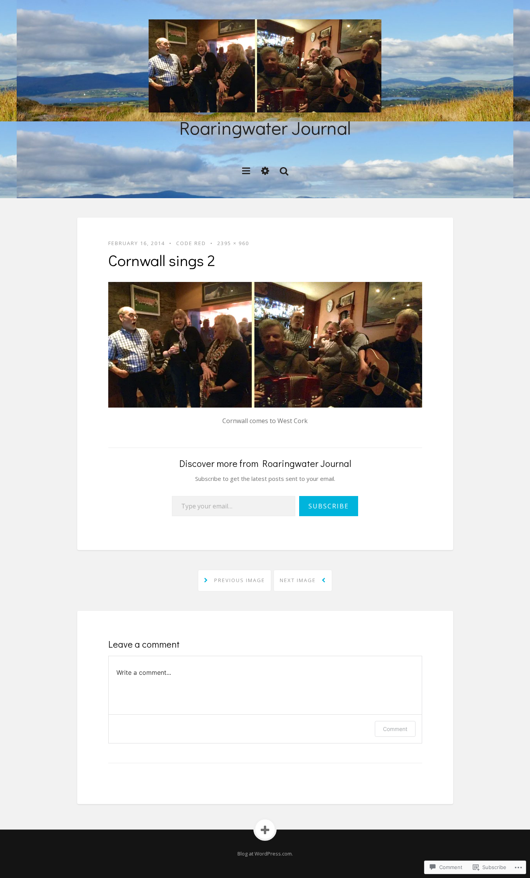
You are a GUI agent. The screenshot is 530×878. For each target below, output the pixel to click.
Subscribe (328, 506)
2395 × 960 (233, 243)
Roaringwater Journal (265, 127)
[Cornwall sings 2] (265, 344)
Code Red (191, 243)
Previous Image (238, 580)
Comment (395, 729)
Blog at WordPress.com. (265, 853)
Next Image (299, 580)
